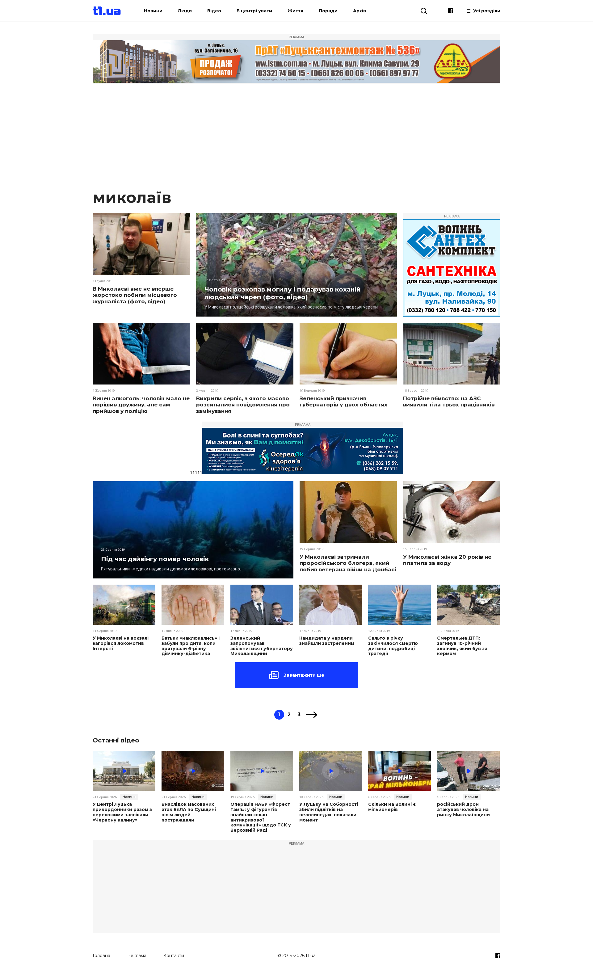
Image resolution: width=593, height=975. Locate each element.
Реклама (136, 955)
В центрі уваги (254, 11)
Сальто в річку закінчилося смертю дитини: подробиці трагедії (393, 646)
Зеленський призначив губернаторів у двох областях (343, 401)
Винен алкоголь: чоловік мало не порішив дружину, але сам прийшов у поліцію (141, 404)
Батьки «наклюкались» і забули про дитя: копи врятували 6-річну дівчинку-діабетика (191, 646)
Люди (185, 11)
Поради (328, 11)
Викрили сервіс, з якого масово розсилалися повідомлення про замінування (243, 404)
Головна (101, 955)
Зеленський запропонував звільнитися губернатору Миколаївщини (261, 646)
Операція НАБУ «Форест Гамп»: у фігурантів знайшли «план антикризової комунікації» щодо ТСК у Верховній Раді (260, 817)
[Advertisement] (296, 137)
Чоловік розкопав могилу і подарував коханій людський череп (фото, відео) (282, 293)
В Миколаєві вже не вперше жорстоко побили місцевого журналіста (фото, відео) (135, 295)
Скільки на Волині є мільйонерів (392, 807)
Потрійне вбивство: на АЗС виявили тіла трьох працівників (448, 401)
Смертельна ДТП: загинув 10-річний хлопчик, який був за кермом (462, 646)
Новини (153, 11)
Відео (214, 11)
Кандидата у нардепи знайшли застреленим (326, 641)
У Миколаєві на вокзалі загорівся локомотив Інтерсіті (121, 643)
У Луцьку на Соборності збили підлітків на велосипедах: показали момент (328, 812)
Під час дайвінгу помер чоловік (155, 559)
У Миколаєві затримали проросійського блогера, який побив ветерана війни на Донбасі (348, 563)
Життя (295, 11)
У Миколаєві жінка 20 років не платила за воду (447, 560)
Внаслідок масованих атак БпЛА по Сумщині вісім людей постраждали (189, 812)
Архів (359, 11)
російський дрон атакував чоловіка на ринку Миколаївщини (463, 809)
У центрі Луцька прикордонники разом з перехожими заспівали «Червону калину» (122, 812)
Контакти (173, 955)
